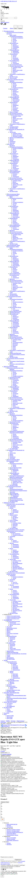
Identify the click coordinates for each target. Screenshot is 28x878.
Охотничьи (12, 637)
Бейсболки (15, 237)
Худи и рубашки (14, 112)
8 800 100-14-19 (13, 1)
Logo (14, 308)
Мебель (8, 630)
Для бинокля (16, 122)
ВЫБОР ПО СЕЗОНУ (9, 502)
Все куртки (15, 512)
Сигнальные (16, 323)
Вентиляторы (10, 694)
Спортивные (16, 310)
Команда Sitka (10, 715)
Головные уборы (17, 67)
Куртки (11, 140)
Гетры (14, 72)
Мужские (12, 683)
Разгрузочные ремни (15, 624)
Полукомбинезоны (14, 60)
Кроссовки (15, 667)
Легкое (14, 39)
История (9, 825)
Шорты (14, 519)
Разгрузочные (16, 99)
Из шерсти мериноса (18, 37)
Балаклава (15, 285)
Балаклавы (15, 183)
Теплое (14, 41)
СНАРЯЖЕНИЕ (8, 620)
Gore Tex (15, 381)
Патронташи (13, 622)
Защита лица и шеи (17, 70)
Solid (11, 298)
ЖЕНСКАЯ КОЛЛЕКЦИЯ (10, 366)
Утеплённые (16, 558)
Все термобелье (16, 533)
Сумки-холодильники (15, 649)
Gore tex (15, 44)
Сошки (8, 656)
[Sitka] (5, 9)
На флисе (15, 48)
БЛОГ (5, 714)
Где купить (6, 713)
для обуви (9, 704)
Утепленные (16, 47)
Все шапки (15, 562)
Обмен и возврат (11, 839)
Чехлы (11, 625)
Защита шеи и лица (17, 482)
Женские (12, 679)
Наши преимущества (12, 824)
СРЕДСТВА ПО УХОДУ (10, 702)
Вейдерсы (12, 230)
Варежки (15, 607)
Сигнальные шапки (18, 342)
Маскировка (10, 629)
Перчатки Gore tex (17, 567)
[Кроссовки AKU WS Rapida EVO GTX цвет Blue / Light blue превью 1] (14, 728)
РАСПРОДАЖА (14, 76)
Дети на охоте (13, 78)
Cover (11, 130)
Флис (11, 537)
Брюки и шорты (14, 514)
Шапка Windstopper (17, 563)
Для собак (9, 626)
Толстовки (12, 143)
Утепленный (16, 52)
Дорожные (12, 638)
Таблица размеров (6, 754)
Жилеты (12, 138)
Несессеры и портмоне (12, 633)
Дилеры (9, 843)
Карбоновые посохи (12, 628)
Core (14, 200)
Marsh (11, 196)
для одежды (10, 703)
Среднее (15, 40)
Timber (11, 248)
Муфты (14, 187)
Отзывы (3, 751)
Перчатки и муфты (17, 136)
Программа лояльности (12, 840)
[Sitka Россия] (2, 869)
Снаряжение (10, 711)
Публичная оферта (11, 833)
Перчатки (15, 71)
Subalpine (12, 81)
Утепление (12, 536)
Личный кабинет (5, 22)
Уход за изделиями (11, 837)
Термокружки (10, 651)
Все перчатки (16, 566)
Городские (15, 665)
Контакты (9, 844)
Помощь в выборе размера (13, 829)
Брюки (11, 454)
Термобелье (12, 141)
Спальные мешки (14, 126)
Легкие (14, 56)
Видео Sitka (9, 718)
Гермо (11, 640)
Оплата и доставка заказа (13, 831)
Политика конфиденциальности (15, 832)
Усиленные (15, 58)
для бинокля (16, 447)
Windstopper (16, 45)
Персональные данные (12, 835)
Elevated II (12, 145)
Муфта (14, 612)
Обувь (8, 709)
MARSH (12, 462)
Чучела (8, 655)
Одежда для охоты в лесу (13, 618)
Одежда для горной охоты (13, 616)
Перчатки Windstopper (18, 568)
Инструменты (10, 657)
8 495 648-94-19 (5, 1)
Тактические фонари (12, 700)
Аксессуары (13, 132)
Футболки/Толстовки (15, 377)
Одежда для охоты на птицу (14, 617)
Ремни (14, 346)
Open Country (13, 35)
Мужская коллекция (9, 31)
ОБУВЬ (5, 660)
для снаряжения (11, 706)
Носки (14, 349)
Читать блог (10, 717)
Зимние (11, 671)
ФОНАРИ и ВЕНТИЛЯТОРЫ (11, 692)
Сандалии (9, 684)
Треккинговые (16, 669)
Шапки (14, 68)
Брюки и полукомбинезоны (17, 137)
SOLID (11, 488)
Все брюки (15, 517)
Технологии (10, 827)
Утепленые (15, 215)
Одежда (9, 710)
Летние (11, 672)
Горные (14, 664)
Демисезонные (13, 663)
